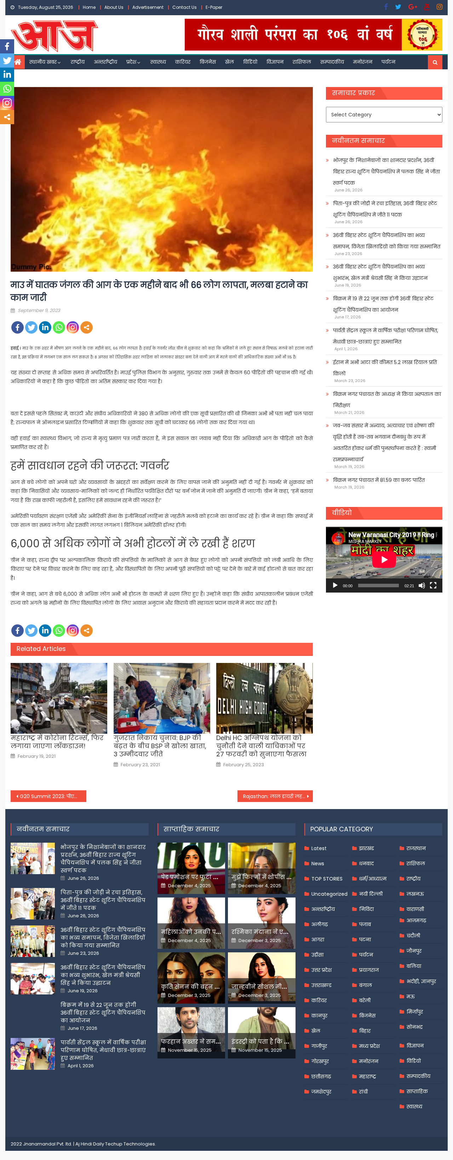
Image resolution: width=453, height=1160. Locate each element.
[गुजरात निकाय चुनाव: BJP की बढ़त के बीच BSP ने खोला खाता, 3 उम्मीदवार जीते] (162, 698)
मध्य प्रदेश (369, 1046)
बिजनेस (208, 61)
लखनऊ (415, 894)
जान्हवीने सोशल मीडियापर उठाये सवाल (283, 987)
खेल (229, 61)
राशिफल (302, 61)
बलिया (414, 966)
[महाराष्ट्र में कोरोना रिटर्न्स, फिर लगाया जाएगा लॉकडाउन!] (59, 698)
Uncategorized (329, 894)
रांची (363, 1091)
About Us (114, 7)
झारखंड (366, 848)
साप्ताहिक (417, 1091)
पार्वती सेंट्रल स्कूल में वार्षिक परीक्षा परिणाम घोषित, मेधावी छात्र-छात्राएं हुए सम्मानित (385, 336)
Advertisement (148, 7)
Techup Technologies (130, 1144)
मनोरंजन (362, 61)
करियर (182, 61)
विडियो (250, 61)
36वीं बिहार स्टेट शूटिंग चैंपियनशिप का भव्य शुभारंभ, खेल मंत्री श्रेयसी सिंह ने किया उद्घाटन (380, 272)
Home (89, 7)
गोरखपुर (320, 1061)
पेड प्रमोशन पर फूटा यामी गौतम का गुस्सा (215, 877)
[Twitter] (31, 327)
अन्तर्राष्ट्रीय (105, 61)
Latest (319, 848)
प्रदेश (131, 61)
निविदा (366, 909)
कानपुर (319, 1015)
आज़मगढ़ (416, 920)
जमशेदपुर (321, 1091)
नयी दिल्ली (371, 894)
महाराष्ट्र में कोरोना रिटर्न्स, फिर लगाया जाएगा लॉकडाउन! (57, 742)
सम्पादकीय (332, 61)
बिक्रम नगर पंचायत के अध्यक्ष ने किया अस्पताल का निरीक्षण (387, 400)
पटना (365, 939)
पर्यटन (388, 61)
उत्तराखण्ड (321, 985)
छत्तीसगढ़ (321, 1076)
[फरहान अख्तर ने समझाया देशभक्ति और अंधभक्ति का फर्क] (191, 1029)
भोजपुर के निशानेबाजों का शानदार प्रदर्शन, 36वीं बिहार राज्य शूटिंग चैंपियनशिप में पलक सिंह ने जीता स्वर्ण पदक (386, 171)
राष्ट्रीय (78, 61)
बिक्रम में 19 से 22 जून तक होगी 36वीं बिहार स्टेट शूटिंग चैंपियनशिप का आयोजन (383, 304)
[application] (384, 559)
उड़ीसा (317, 954)
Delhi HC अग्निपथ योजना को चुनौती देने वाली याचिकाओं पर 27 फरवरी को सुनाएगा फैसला (261, 746)
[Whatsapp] (59, 327)
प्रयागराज (369, 970)
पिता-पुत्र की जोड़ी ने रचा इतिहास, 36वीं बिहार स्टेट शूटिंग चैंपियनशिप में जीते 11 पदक (385, 209)
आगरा (317, 939)
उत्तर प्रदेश (321, 970)
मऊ (411, 996)
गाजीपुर (319, 1046)
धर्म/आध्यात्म (372, 878)
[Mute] (421, 585)
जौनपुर (414, 950)
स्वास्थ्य (158, 61)
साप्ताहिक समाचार (191, 829)
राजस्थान (416, 848)
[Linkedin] (45, 327)
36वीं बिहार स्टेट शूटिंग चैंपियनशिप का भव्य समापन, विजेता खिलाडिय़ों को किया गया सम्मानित (386, 241)
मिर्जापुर (415, 1011)
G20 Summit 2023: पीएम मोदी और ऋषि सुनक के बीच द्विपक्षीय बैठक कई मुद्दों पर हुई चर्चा (53, 796)
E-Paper (214, 7)
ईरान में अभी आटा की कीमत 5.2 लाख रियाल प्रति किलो (385, 368)
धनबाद (366, 863)
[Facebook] (17, 327)
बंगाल (365, 985)
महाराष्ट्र (367, 1076)
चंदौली (413, 935)
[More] (86, 327)
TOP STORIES (327, 878)
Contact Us (184, 7)
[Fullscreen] (433, 585)
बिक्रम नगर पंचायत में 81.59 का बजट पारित (379, 480)
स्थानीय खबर (43, 61)
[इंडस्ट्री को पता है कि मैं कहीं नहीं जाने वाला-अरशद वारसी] (262, 1028)
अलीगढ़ (319, 924)
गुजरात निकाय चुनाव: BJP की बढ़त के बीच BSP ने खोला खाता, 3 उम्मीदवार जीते (160, 746)
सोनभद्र (415, 1027)
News (317, 863)
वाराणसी (415, 909)
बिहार (365, 1030)
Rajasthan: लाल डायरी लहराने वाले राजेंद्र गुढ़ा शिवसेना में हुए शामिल (278, 796)
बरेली (365, 1000)
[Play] (335, 585)
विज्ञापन (274, 61)
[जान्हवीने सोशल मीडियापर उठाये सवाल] (262, 976)
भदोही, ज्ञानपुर (421, 981)
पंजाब (365, 924)
